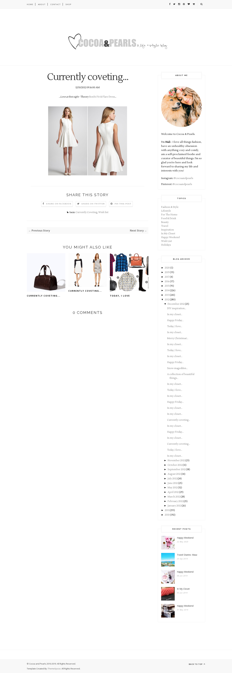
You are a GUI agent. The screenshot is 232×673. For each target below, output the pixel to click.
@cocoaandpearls (183, 178)
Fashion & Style (169, 207)
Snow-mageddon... (177, 368)
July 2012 (172, 478)
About (42, 4)
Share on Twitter (93, 204)
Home (30, 4)
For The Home (169, 214)
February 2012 (175, 501)
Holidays (166, 244)
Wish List (166, 241)
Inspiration (167, 229)
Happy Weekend (170, 237)
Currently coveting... (43, 295)
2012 (167, 299)
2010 (167, 514)
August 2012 (174, 474)
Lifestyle (166, 210)
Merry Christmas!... (177, 338)
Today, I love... (174, 326)
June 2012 (173, 483)
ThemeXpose (54, 668)
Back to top (196, 664)
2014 (167, 290)
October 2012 (175, 465)
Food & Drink (168, 218)
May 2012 (172, 487)
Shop (68, 4)
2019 (167, 272)
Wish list (103, 212)
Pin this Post (123, 204)
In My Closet (168, 233)
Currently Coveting (86, 212)
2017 (167, 276)
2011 (167, 510)
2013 (167, 295)
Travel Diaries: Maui (187, 554)
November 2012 (176, 460)
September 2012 (176, 469)
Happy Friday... (175, 320)
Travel (164, 226)
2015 (167, 285)
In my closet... (174, 314)
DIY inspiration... (176, 308)
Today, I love (120, 295)
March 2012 (174, 496)
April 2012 (173, 492)
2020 (167, 267)
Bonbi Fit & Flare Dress (102, 96)
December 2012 (176, 304)
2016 (167, 281)
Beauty (165, 222)
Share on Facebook (58, 204)
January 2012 (174, 505)
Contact (55, 4)
